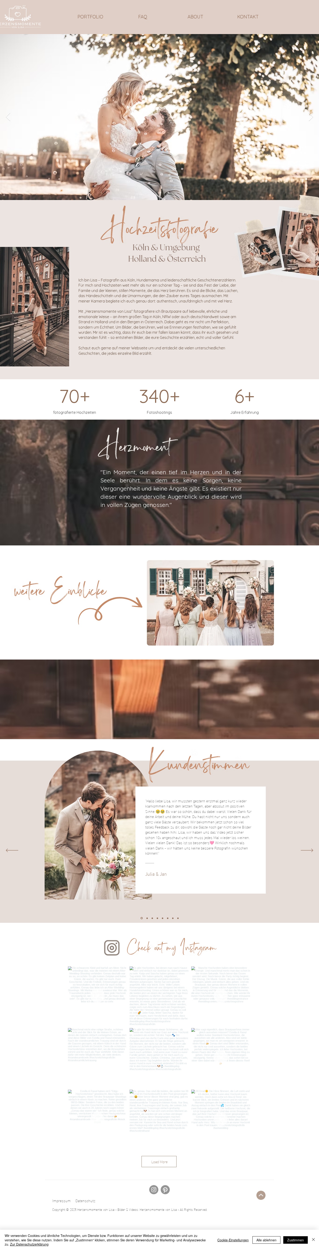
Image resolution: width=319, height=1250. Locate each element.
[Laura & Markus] (167, 918)
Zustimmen (295, 1240)
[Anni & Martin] (147, 918)
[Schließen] (313, 1239)
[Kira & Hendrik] (152, 918)
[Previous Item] (8, 117)
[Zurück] (12, 851)
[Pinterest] (165, 1189)
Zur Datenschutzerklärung (29, 1244)
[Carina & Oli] (157, 918)
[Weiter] (307, 851)
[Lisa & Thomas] (178, 918)
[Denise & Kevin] (162, 918)
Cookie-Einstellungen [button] (233, 1240)
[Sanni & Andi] (173, 918)
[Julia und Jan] (142, 918)
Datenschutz (85, 1200)
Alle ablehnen (266, 1240)
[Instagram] (153, 1189)
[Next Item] (311, 117)
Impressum (61, 1200)
